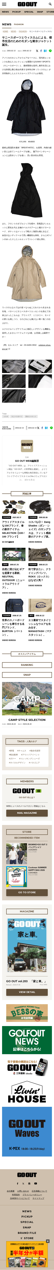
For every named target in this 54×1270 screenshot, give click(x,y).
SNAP (40, 11)
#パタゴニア (34, 762)
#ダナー (12, 758)
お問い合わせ (23, 1191)
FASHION (19, 24)
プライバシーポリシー (32, 1195)
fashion (23, 31)
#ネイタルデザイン (17, 762)
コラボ (5, 416)
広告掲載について (39, 1191)
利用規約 (16, 1195)
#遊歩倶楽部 (34, 751)
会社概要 (11, 1191)
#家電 (11, 751)
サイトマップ (38, 1198)
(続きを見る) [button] (30, 480)
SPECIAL (29, 11)
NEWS (13, 31)
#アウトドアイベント (30, 755)
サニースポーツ (16, 416)
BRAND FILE (27, 1232)
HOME (5, 31)
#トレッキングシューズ (29, 758)
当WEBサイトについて (20, 1198)
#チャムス (21, 751)
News (5, 11)
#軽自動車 (13, 755)
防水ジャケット (31, 416)
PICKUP (16, 11)
